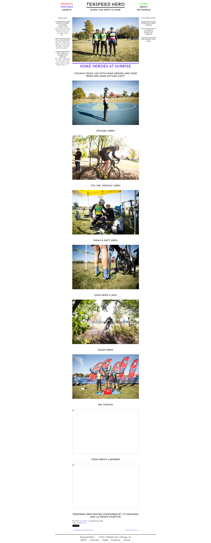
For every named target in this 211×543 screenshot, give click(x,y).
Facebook (115, 540)
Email (105, 540)
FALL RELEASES (62, 40)
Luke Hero (84, 521)
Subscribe (94, 540)
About (144, 7)
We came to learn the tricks (62, 55)
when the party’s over (105, 10)
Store (144, 4)
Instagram (144, 10)
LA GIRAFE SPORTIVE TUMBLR (148, 32)
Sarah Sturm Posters (62, 24)
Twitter (127, 540)
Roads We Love (131, 530)
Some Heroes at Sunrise (105, 66)
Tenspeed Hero (105, 4)
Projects (67, 4)
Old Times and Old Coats (84, 530)
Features (67, 7)
